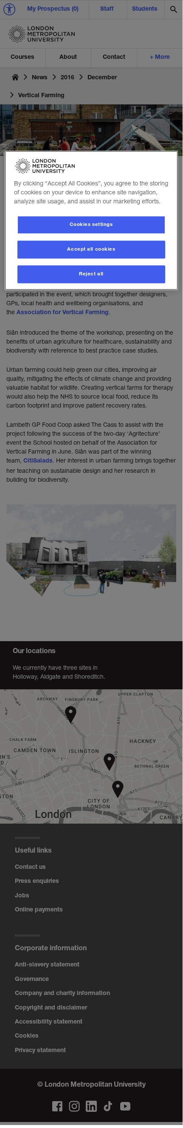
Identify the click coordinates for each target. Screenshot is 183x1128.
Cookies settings (91, 224)
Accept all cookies (91, 249)
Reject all (91, 274)
